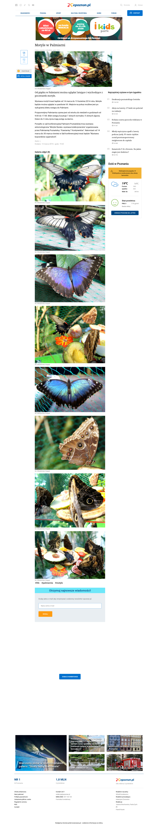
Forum (113, 13)
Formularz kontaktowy (63, 799)
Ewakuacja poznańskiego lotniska (126, 99)
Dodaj (45, 614)
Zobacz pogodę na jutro (124, 213)
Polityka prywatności (21, 797)
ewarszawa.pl (76, 823)
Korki (99, 13)
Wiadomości (25, 13)
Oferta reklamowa (20, 792)
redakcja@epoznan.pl (63, 794)
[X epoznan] (29, 5)
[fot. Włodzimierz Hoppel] (70, 69)
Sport (58, 13)
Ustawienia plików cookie (22, 799)
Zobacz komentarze (70, 677)
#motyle (59, 583)
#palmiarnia (47, 583)
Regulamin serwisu (20, 802)
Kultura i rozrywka (79, 13)
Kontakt (136, 13)
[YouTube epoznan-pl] (33, 5)
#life (37, 583)
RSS (15, 804)
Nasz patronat (18, 794)
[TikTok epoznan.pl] (25, 5)
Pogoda (43, 13)
